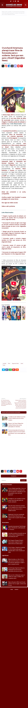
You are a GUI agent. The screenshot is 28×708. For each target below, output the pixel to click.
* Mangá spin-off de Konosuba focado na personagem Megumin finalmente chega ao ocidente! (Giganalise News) (14, 233)
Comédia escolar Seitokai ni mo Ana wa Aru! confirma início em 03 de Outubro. (16, 418)
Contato (16, 589)
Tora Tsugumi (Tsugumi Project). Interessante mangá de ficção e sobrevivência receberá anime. (15, 542)
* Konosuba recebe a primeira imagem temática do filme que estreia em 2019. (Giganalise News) (14, 240)
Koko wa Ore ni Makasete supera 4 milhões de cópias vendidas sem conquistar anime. (16, 576)
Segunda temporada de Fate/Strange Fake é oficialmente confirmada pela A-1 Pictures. (16, 528)
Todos (4, 365)
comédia (9, 11)
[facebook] (15, 1)
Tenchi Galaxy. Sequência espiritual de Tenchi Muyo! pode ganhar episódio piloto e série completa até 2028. (16, 550)
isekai (22, 363)
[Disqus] (13, 342)
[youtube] (18, 1)
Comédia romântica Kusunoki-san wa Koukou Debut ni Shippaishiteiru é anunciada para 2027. (17, 535)
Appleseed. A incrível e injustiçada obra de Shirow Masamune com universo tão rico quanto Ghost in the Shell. (16, 517)
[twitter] (11, 1)
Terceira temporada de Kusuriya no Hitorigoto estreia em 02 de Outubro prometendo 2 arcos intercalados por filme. (16, 432)
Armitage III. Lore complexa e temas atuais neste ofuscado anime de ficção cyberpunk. (16, 500)
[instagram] (13, 1)
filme (9, 363)
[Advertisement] (14, 32)
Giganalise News (15, 363)
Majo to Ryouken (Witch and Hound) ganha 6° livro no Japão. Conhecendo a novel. (17, 583)
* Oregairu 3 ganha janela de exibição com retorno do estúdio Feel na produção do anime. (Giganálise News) (14, 217)
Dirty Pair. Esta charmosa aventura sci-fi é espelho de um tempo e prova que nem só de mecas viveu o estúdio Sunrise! (17, 508)
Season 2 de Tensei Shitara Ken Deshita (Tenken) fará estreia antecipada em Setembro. (15, 425)
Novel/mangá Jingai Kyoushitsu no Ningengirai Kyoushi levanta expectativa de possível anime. (16, 569)
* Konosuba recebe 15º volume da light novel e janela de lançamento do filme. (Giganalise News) (14, 247)
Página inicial (4, 11)
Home (11, 589)
